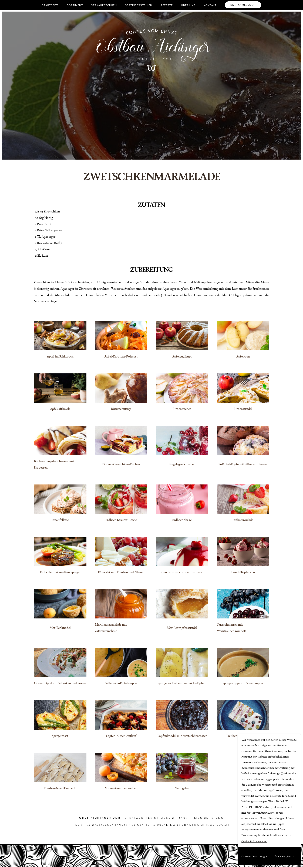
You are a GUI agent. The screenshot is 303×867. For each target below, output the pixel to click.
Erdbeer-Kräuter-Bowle (121, 520)
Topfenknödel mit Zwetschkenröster (182, 736)
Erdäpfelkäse (60, 520)
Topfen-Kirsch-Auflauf (121, 736)
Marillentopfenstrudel (182, 627)
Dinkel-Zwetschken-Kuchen (121, 464)
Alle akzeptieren (284, 856)
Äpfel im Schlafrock (60, 356)
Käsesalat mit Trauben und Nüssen (121, 572)
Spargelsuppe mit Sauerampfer (243, 683)
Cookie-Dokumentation (254, 841)
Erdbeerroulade (243, 520)
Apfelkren (243, 356)
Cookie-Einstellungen (254, 856)
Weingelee (182, 788)
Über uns (188, 5)
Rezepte (167, 5)
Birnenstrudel (243, 409)
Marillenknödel (60, 627)
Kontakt (210, 5)
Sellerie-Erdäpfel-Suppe (121, 683)
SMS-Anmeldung (242, 4)
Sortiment (75, 5)
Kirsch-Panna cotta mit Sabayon (181, 572)
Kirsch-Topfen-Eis (243, 572)
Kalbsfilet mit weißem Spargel (60, 572)
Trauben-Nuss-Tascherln (60, 788)
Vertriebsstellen (138, 5)
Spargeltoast (60, 736)
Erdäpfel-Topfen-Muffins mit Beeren (243, 464)
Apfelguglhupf (182, 356)
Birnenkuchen (182, 409)
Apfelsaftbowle (60, 409)
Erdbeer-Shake (182, 520)
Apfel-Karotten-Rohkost (121, 356)
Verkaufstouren (104, 5)
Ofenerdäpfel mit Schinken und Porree (60, 683)
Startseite (50, 5)
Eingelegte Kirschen (182, 464)
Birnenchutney (121, 409)
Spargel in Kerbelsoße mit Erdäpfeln (182, 683)
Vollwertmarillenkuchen (121, 788)
